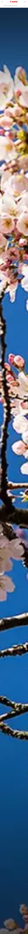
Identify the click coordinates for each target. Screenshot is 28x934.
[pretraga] (2, 2)
